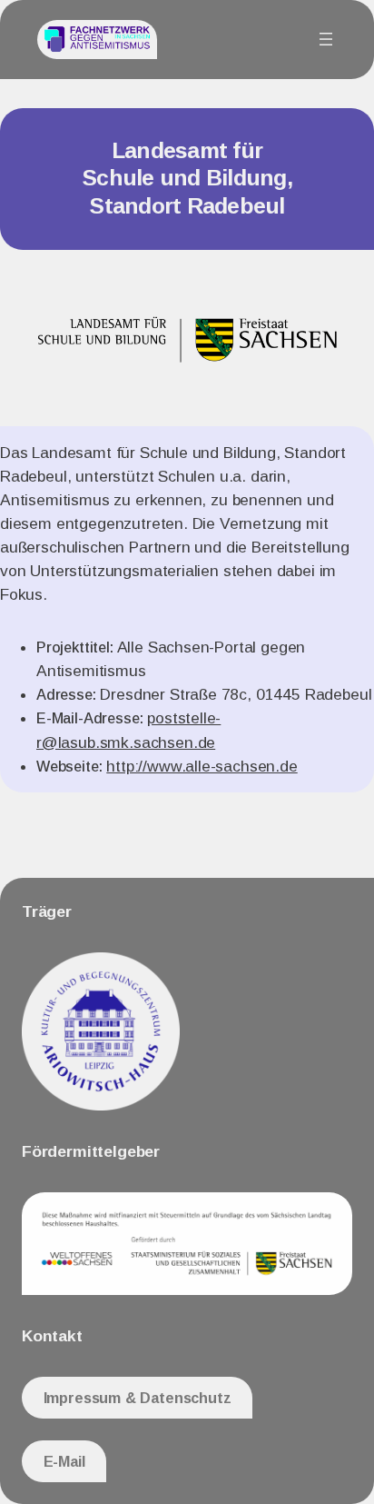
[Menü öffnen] (326, 39)
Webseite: (69, 766)
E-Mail (64, 1461)
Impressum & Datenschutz (137, 1397)
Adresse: (66, 694)
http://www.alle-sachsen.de (201, 766)
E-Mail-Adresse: (89, 718)
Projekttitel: (74, 647)
